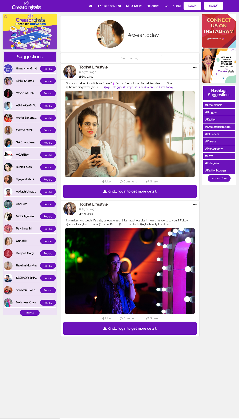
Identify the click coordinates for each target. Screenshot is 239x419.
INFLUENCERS (134, 6)
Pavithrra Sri (24, 228)
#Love (209, 155)
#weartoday (166, 87)
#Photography (214, 148)
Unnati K (21, 241)
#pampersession (133, 87)
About (177, 6)
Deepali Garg (25, 253)
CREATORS (153, 6)
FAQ (166, 6)
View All (30, 313)
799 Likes (87, 213)
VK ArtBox (22, 154)
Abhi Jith (21, 204)
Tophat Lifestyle (93, 67)
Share (153, 181)
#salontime (151, 87)
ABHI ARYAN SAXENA (30, 105)
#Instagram (212, 163)
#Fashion (210, 119)
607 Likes (87, 76)
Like (108, 181)
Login (192, 5)
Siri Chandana (25, 142)
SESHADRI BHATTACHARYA (34, 277)
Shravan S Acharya (28, 290)
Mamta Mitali (24, 130)
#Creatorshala (213, 105)
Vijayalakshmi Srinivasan (32, 179)
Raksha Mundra (26, 265)
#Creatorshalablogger (218, 126)
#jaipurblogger (113, 87)
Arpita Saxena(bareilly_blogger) (37, 117)
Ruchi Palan (24, 167)
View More (220, 178)
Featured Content (109, 6)
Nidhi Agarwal (25, 216)
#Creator (210, 141)
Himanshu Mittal (26, 68)
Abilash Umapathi (27, 191)
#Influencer (212, 134)
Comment (129, 181)
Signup (213, 5)
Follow (48, 68)
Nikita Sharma (25, 80)
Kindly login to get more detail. (132, 191)
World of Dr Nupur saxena (33, 93)
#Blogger (211, 112)
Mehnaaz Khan (26, 302)
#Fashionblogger (215, 170)
